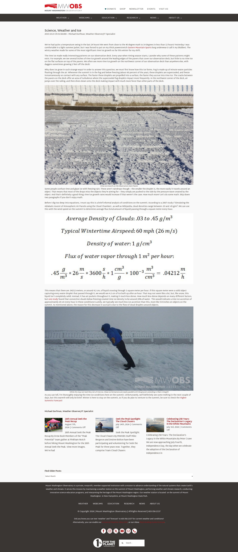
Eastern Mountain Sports (139, 48)
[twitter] (115, 531)
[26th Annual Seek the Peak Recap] (53, 425)
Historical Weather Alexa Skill (115, 522)
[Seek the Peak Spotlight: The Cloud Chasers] (104, 425)
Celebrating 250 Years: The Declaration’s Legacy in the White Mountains (179, 421)
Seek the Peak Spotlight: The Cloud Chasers (128, 420)
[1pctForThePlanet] (104, 539)
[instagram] (109, 531)
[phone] (134, 531)
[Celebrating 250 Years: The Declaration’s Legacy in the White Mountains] (155, 425)
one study (53, 299)
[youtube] (122, 531)
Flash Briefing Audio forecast (152, 522)
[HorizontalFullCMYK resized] (63, 5)
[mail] (128, 531)
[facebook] (103, 531)
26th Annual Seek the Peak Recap (76, 420)
